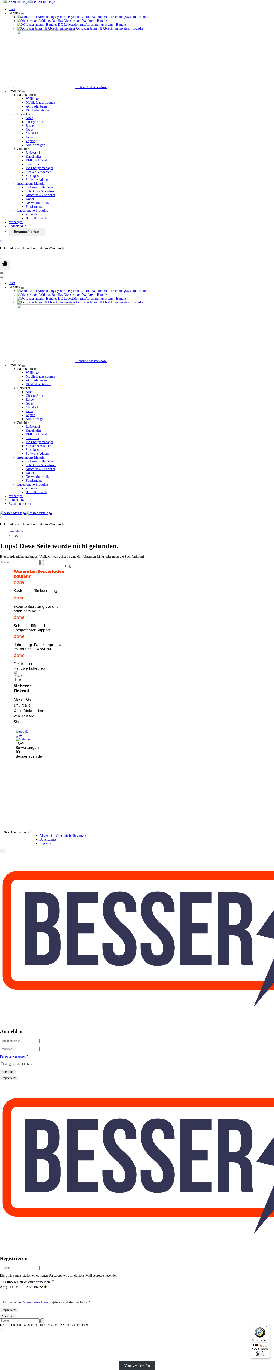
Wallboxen (33, 98)
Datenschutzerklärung (36, 1302)
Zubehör (31, 214)
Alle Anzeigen (35, 145)
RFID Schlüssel (36, 160)
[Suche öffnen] (1, 258)
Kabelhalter (33, 156)
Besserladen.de (16, 531)
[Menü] (267, 1327)
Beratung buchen (26, 231)
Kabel (30, 199)
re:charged (16, 222)
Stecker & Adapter (38, 172)
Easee (30, 125)
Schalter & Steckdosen (41, 191)
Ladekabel (33, 152)
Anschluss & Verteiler (40, 195)
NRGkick (32, 133)
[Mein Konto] (1, 254)
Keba (29, 137)
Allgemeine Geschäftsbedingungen (63, 835)
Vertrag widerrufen (137, 1365)
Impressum (46, 843)
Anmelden (8, 1071)
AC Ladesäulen (36, 106)
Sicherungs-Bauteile (39, 187)
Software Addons (37, 179)
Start (12, 9)
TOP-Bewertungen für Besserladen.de (23, 750)
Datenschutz (47, 839)
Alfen (29, 118)
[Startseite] (29, 2)
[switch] (260, 1353)
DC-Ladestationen (38, 110)
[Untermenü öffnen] (22, 14)
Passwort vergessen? (14, 1056)
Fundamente (34, 206)
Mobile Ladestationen (40, 102)
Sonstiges (32, 176)
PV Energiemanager (39, 168)
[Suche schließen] (1, 1329)
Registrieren (9, 1078)
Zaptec (30, 141)
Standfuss (32, 164)
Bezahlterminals (36, 218)
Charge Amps (35, 122)
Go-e (29, 129)
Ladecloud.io (17, 226)
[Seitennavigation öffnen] (5, 265)
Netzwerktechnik (37, 203)
